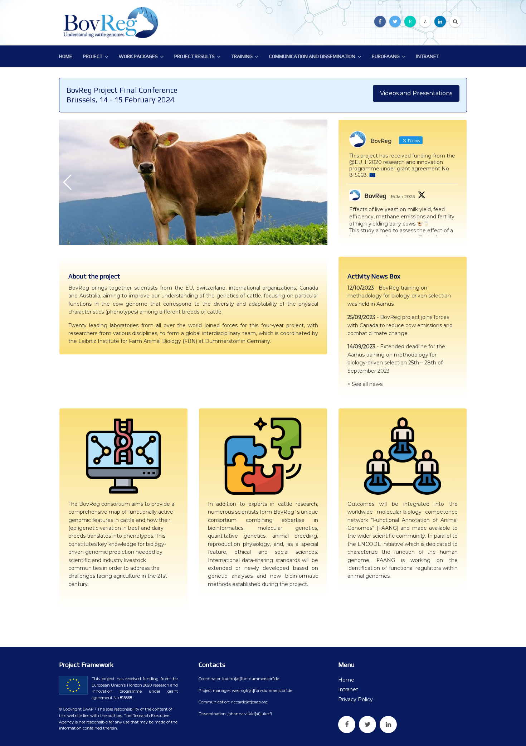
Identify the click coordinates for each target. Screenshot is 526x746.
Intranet (427, 56)
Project (92, 56)
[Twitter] (395, 21)
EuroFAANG (386, 56)
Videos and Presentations (416, 93)
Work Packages (138, 56)
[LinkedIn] (440, 21)
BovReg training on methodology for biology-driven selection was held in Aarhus (399, 296)
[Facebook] (380, 21)
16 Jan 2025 (403, 196)
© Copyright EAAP (76, 709)
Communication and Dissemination (312, 56)
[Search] (455, 21)
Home (65, 56)
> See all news (365, 384)
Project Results (194, 56)
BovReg (375, 195)
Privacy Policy (355, 699)
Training (242, 56)
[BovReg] (112, 22)
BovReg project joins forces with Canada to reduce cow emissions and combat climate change (400, 325)
